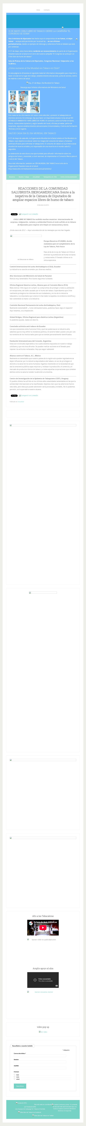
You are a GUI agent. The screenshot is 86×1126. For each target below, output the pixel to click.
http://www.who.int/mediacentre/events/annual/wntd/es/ (29, 169)
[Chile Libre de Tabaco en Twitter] (43, 1115)
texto (17, 1077)
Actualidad (21, 401)
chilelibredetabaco (43, 20)
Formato (16, 1071)
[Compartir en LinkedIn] (28, 214)
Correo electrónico (20, 1053)
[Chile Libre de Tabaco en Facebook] (30, 1112)
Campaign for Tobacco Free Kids (35, 1109)
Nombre (16, 1059)
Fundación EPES (31, 1107)
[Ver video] (43, 1032)
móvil (17, 1079)
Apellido (16, 1065)
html (17, 1075)
